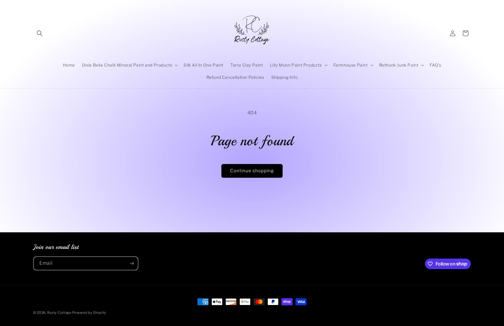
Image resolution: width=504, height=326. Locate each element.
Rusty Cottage (59, 313)
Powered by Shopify (89, 313)
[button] (39, 33)
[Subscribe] (131, 263)
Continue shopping (252, 170)
